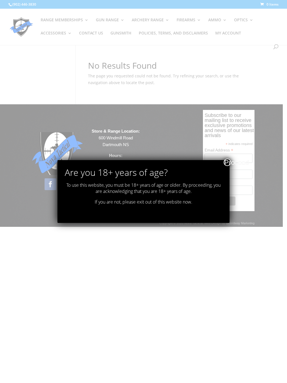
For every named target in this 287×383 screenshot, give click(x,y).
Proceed (227, 162)
